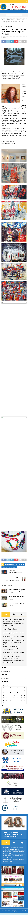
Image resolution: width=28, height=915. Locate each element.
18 (6, 698)
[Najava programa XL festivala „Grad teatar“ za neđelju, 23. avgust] (14, 823)
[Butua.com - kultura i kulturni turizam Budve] (13, 9)
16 (24, 695)
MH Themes (14, 911)
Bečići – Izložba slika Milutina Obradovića (16, 597)
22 (21, 698)
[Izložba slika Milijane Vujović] (4, 605)
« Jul (2, 705)
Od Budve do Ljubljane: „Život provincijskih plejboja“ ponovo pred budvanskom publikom (13, 642)
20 (14, 698)
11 (6, 695)
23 (24, 698)
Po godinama (11, 19)
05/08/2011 (12, 592)
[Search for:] (14, 15)
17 (3, 698)
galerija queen (20, 564)
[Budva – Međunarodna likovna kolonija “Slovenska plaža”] (4, 591)
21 (17, 698)
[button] (26, 1)
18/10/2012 (5, 37)
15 (21, 695)
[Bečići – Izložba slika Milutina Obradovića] (4, 598)
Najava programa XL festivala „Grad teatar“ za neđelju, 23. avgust (13, 834)
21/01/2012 (12, 605)
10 (3, 695)
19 (10, 698)
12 (10, 695)
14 (17, 695)
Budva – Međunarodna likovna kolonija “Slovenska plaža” (17, 590)
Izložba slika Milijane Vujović (16, 603)
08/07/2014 (12, 599)
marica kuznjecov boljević (9, 567)
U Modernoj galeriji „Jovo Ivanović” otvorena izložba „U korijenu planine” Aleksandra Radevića (12, 648)
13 (14, 695)
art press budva (9, 564)
